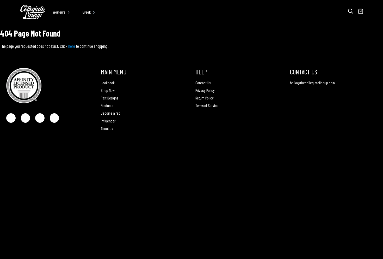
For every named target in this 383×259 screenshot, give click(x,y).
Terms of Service (207, 105)
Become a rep (110, 113)
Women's (59, 12)
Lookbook (108, 82)
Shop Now (108, 90)
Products (107, 105)
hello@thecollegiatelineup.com (312, 82)
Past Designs (109, 98)
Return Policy (204, 98)
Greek (87, 12)
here (71, 46)
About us (107, 128)
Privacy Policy (205, 90)
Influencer (108, 121)
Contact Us (203, 82)
